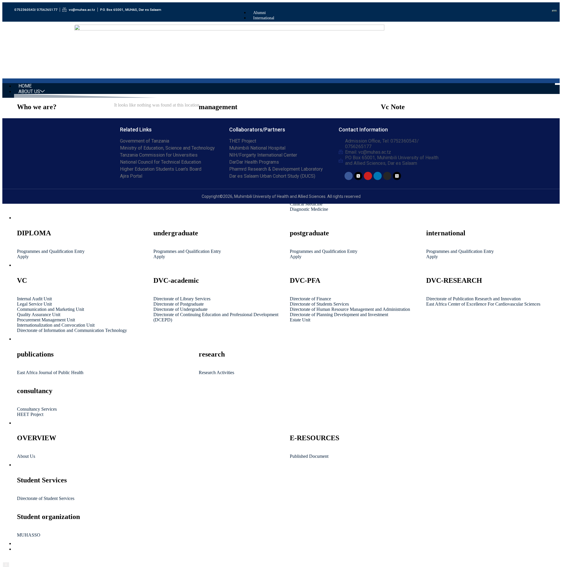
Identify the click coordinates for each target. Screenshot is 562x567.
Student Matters (39, 464)
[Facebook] (349, 176)
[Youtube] (368, 176)
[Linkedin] (377, 176)
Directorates (34, 265)
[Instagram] (387, 176)
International (263, 18)
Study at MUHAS (37, 217)
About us (29, 91)
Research (30, 339)
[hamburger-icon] (554, 11)
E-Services (31, 543)
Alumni (259, 13)
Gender (27, 549)
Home (25, 86)
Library (27, 423)
